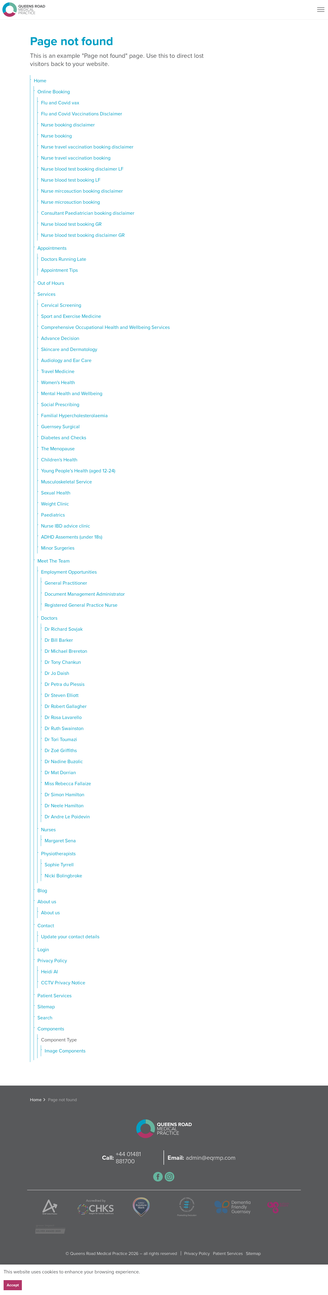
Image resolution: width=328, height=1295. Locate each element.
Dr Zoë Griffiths (61, 750)
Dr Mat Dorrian (60, 772)
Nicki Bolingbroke (63, 875)
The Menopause (58, 448)
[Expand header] (321, 9)
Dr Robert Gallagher (66, 706)
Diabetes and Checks (63, 437)
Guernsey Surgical (60, 426)
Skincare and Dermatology (69, 349)
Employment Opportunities (69, 571)
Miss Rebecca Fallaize (68, 783)
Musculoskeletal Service (66, 481)
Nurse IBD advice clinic (65, 525)
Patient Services (54, 995)
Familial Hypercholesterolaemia (74, 415)
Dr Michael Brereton (66, 651)
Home (40, 80)
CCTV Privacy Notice (63, 982)
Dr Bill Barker (59, 639)
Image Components (65, 1050)
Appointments (52, 247)
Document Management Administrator (85, 593)
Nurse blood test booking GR (71, 223)
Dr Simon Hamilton (64, 794)
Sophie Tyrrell (59, 864)
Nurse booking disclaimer (68, 124)
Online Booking (53, 91)
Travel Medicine (57, 371)
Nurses (48, 829)
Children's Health (59, 459)
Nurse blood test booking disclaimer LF (82, 168)
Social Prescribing (60, 404)
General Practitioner (66, 582)
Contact (45, 925)
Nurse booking (56, 135)
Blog (42, 890)
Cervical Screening (61, 305)
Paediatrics (53, 514)
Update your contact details (70, 936)
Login (43, 949)
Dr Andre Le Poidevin (67, 816)
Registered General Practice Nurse (81, 604)
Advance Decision (60, 338)
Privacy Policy (52, 960)
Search (44, 1017)
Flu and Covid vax (60, 102)
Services (46, 294)
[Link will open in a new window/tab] (158, 1177)
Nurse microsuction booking (70, 201)
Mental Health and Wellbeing (71, 393)
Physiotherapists (58, 853)
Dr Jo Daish (57, 673)
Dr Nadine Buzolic (64, 761)
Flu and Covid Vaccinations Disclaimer (81, 113)
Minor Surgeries (57, 547)
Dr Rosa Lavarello (63, 717)
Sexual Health (55, 492)
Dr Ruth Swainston (64, 728)
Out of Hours (50, 282)
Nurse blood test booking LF (70, 179)
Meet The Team (53, 560)
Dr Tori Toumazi (61, 739)
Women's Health (58, 382)
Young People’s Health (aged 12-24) (78, 470)
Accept (13, 1285)
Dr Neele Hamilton (64, 805)
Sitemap (46, 1006)
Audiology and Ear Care (66, 360)
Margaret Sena (60, 840)
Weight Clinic (55, 503)
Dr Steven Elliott (62, 695)
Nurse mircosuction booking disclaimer (82, 190)
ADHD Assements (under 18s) (71, 536)
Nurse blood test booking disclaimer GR (83, 235)
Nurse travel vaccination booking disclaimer (87, 146)
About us (46, 901)
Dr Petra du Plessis (65, 684)
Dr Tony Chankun (63, 662)
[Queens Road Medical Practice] (23, 9)
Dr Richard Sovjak (64, 628)
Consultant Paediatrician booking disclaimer (87, 212)
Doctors (49, 617)
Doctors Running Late (63, 258)
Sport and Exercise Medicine (71, 316)
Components (50, 1028)
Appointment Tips (59, 270)
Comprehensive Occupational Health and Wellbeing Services (105, 327)
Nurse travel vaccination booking (75, 157)
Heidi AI (49, 971)
